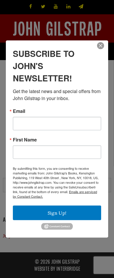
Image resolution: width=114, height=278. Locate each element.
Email (19, 111)
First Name (25, 139)
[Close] (100, 45)
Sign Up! (57, 213)
